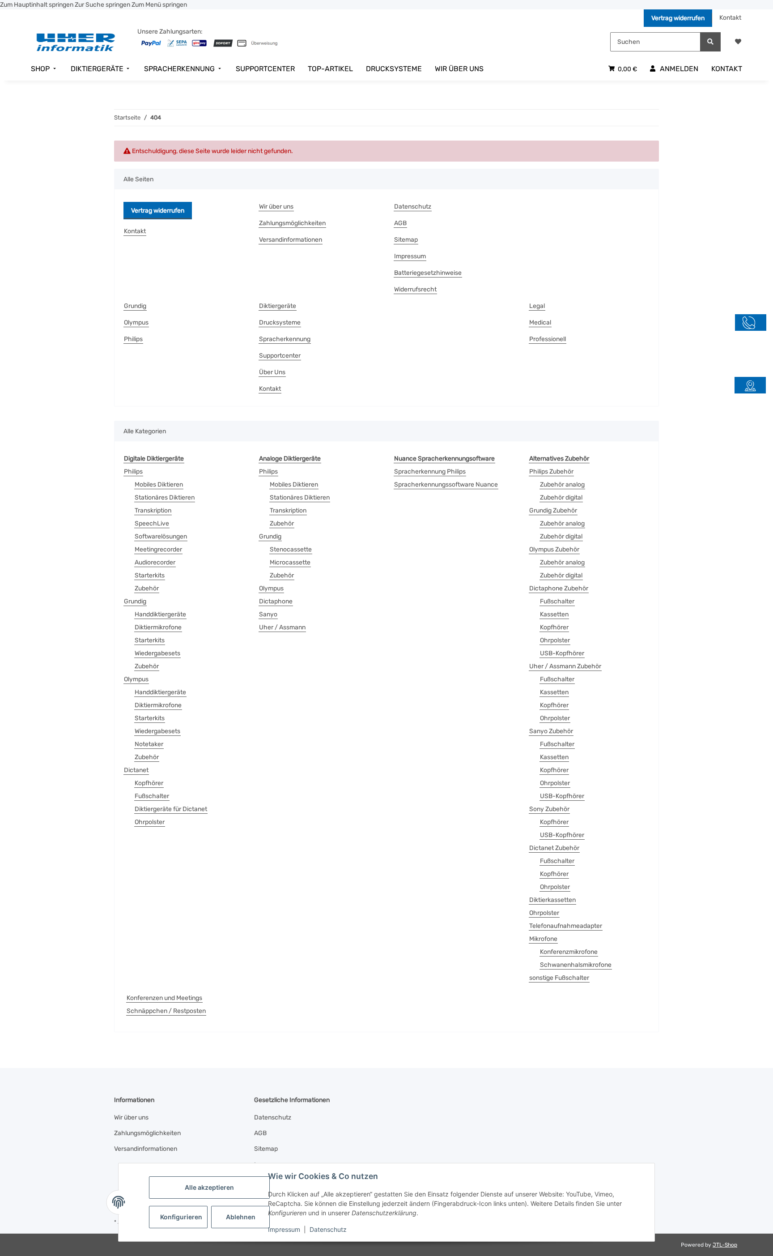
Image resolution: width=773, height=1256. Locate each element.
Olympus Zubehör (554, 549)
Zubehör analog (562, 484)
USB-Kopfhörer (562, 653)
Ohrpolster (150, 822)
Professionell (547, 339)
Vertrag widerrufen (678, 18)
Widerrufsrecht (415, 289)
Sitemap (406, 240)
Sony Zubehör (549, 809)
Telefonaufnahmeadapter (565, 926)
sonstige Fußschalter (559, 978)
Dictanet (136, 770)
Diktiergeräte (277, 306)
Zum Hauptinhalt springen (37, 5)
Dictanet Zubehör (554, 848)
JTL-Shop (725, 1245)
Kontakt (730, 17)
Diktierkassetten (552, 900)
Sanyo (268, 614)
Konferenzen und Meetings (164, 998)
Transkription (153, 510)
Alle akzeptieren (209, 1187)
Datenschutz (328, 1229)
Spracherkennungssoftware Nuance (446, 484)
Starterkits (150, 575)
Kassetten (554, 614)
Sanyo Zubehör (551, 731)
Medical (540, 322)
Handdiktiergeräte (160, 614)
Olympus (136, 322)
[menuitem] (44, 69)
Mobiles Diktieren (159, 484)
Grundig (135, 306)
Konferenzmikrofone (569, 952)
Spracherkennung (284, 339)
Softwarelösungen (161, 536)
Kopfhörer (149, 783)
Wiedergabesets (157, 653)
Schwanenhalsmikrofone (576, 965)
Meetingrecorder (158, 549)
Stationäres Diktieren (165, 497)
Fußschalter (152, 796)
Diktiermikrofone (158, 627)
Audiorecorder (155, 562)
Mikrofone (543, 939)
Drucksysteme (280, 322)
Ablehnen (240, 1217)
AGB (400, 223)
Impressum (284, 1229)
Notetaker (149, 744)
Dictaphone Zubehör (558, 588)
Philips (133, 339)
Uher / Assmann (282, 627)
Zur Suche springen (103, 5)
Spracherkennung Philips (430, 471)
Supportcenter (280, 355)
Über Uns (272, 372)
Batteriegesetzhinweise (428, 273)
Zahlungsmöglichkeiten (292, 223)
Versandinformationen (290, 240)
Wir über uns (276, 206)
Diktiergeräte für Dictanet (171, 809)
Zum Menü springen (159, 5)
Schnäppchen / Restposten (166, 1011)
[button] (738, 41)
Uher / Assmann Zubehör (565, 666)
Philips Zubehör (551, 471)
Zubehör (147, 588)
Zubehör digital (561, 497)
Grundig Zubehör (553, 510)
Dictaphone (276, 601)
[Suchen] (710, 41)
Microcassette (290, 562)
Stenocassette (291, 549)
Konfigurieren (181, 1217)
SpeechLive (152, 523)
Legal (537, 306)
